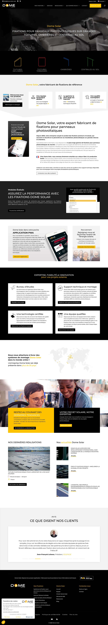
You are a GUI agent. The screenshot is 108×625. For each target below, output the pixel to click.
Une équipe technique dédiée (41, 97)
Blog (57, 601)
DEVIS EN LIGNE (16, 138)
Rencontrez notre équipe (66, 330)
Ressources (59, 599)
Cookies (64, 614)
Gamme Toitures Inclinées (41, 595)
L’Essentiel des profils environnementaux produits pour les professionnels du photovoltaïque (85, 486)
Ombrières (66, 69)
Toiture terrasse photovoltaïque (42, 598)
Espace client (92, 1)
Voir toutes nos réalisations (17, 484)
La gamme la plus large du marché (68, 97)
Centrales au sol (90, 69)
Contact (81, 591)
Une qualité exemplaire (95, 97)
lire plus (73, 455)
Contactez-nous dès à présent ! (47, 173)
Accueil (58, 589)
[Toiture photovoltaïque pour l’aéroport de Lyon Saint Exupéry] (29, 459)
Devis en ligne (83, 589)
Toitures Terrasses (42, 70)
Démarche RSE (60, 596)
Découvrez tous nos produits (16, 95)
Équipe (58, 591)
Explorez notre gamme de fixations (69, 302)
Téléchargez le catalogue (12, 104)
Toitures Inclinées (18, 70)
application (37, 578)
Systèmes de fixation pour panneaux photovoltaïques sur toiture (42, 591)
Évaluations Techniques (40, 602)
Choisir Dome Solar (61, 594)
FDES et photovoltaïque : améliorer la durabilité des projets (85, 467)
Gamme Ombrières (39, 600)
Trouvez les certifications (16, 210)
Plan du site (73, 614)
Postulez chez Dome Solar (86, 247)
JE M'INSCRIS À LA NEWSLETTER (25, 428)
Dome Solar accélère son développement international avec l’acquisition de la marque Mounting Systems (85, 451)
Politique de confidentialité (51, 614)
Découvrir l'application (20, 256)
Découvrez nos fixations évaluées (22, 326)
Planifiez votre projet (18, 302)
